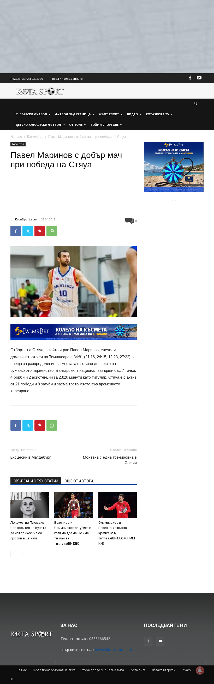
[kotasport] (40, 91)
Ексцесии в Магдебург (30, 457)
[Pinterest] (39, 231)
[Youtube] (199, 78)
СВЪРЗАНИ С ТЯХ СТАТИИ (36, 481)
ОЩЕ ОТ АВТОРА (79, 481)
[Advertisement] (107, 36)
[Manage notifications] (200, 670)
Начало (16, 136)
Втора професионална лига (102, 670)
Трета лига (137, 670)
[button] (196, 104)
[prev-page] (13, 554)
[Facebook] (190, 78)
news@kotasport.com (113, 649)
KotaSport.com (26, 219)
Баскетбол (35, 136)
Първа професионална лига (53, 670)
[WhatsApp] (51, 231)
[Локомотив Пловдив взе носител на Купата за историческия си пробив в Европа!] (29, 505)
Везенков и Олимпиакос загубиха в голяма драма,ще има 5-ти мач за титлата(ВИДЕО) (73, 533)
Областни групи (163, 670)
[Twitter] (27, 231)
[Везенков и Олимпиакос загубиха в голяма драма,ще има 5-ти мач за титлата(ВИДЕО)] (73, 505)
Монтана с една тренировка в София (110, 460)
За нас (21, 670)
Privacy (186, 670)
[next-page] (22, 554)
